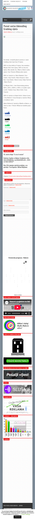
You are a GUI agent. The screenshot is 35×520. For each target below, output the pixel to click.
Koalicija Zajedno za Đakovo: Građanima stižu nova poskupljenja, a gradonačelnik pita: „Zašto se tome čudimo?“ (17, 160)
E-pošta (9, 205)
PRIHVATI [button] (17, 517)
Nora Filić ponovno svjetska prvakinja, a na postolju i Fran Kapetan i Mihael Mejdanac (15, 166)
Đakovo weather (18, 294)
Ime (8, 200)
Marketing (6, 1)
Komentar (9, 187)
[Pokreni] (6, 313)
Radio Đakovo (7, 4)
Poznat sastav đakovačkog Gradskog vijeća (20, 176)
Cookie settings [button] (25, 514)
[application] (18, 307)
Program (24, 1)
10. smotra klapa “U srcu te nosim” (14, 154)
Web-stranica (7, 210)
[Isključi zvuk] (26, 313)
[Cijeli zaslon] (29, 313)
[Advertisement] (17, 237)
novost (17, 146)
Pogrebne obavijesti (15, 1)
